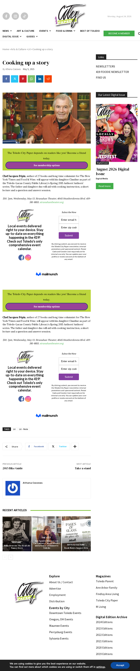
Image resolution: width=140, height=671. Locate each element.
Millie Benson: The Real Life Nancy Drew (17, 546)
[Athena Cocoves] (12, 488)
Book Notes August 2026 (76, 548)
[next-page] (10, 557)
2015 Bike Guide (13, 468)
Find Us (101, 77)
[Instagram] (15, 16)
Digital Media (102, 178)
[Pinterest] (23, 79)
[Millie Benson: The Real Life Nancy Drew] (17, 533)
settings (100, 667)
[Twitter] (14, 79)
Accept (120, 665)
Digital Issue (102, 163)
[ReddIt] (48, 79)
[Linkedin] (39, 79)
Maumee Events (59, 625)
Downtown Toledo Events (65, 613)
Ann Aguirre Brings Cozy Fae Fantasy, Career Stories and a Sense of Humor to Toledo (46, 545)
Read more (105, 186)
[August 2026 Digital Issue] (116, 133)
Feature (16, 542)
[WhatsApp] (31, 79)
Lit (29, 49)
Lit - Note (23, 429)
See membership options (47, 165)
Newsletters (105, 66)
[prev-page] (5, 557)
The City (46, 538)
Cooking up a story (42, 49)
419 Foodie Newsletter (112, 72)
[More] (75, 446)
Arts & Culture (18, 49)
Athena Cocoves (13, 69)
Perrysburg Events (60, 632)
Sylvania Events (59, 638)
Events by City (59, 608)
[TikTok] (24, 16)
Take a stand (83, 468)
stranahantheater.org (52, 202)
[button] (139, 33)
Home (6, 49)
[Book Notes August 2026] (76, 533)
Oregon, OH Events (61, 619)
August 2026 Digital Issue (112, 171)
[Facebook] (6, 16)
